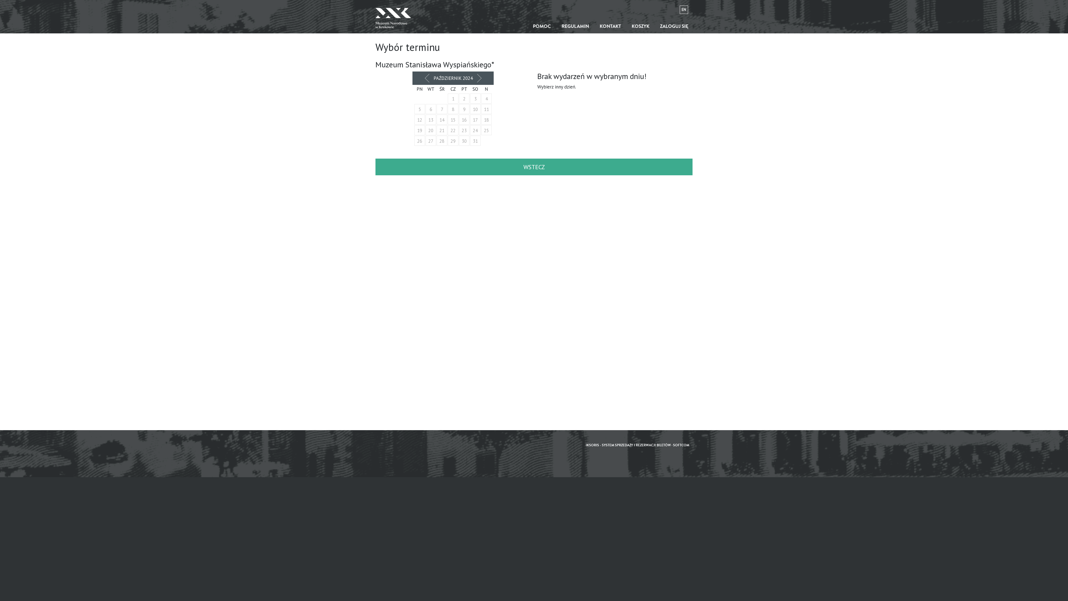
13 (430, 120)
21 (441, 130)
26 (419, 141)
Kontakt (610, 26)
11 (486, 109)
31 (475, 141)
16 (464, 120)
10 (475, 109)
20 (430, 130)
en (684, 9)
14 (441, 120)
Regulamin (575, 26)
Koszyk (640, 26)
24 (475, 130)
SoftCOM (681, 445)
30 (464, 141)
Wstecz (534, 167)
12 (419, 120)
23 (464, 130)
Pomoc (542, 26)
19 (419, 130)
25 (486, 130)
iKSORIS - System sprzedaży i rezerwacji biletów (628, 445)
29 (453, 141)
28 (441, 141)
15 (453, 120)
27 (430, 141)
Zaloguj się (674, 26)
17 (475, 120)
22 (453, 130)
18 (486, 120)
